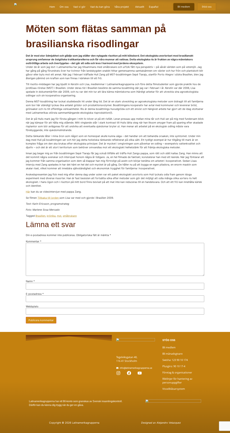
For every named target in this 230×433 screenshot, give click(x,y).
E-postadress (35, 294)
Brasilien (40, 215)
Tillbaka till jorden (48, 197)
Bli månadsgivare (172, 353)
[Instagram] (118, 373)
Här (28, 191)
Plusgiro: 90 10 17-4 (173, 366)
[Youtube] (140, 373)
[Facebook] (129, 373)
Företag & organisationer (177, 372)
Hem (52, 6)
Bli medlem (169, 347)
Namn (30, 281)
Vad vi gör (79, 6)
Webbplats (32, 306)
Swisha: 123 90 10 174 (175, 360)
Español (153, 6)
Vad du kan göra (100, 6)
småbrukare (70, 215)
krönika (51, 215)
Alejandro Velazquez (169, 422)
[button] (122, 6)
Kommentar (33, 241)
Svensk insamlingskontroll (107, 401)
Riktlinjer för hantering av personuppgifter (177, 380)
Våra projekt (121, 6)
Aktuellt (139, 6)
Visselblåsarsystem (173, 389)
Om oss (64, 6)
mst (59, 215)
